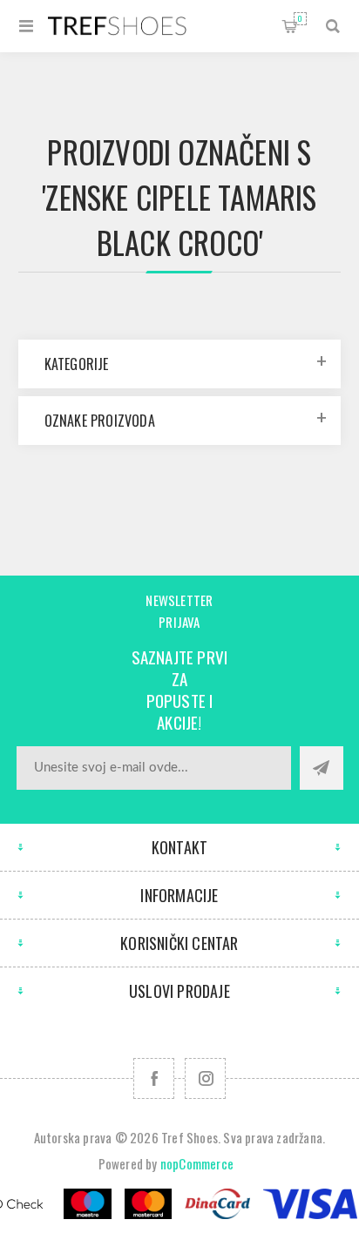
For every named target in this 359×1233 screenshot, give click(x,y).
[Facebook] (153, 1078)
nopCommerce (197, 1163)
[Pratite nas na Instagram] (205, 1078)
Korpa (300, 18)
